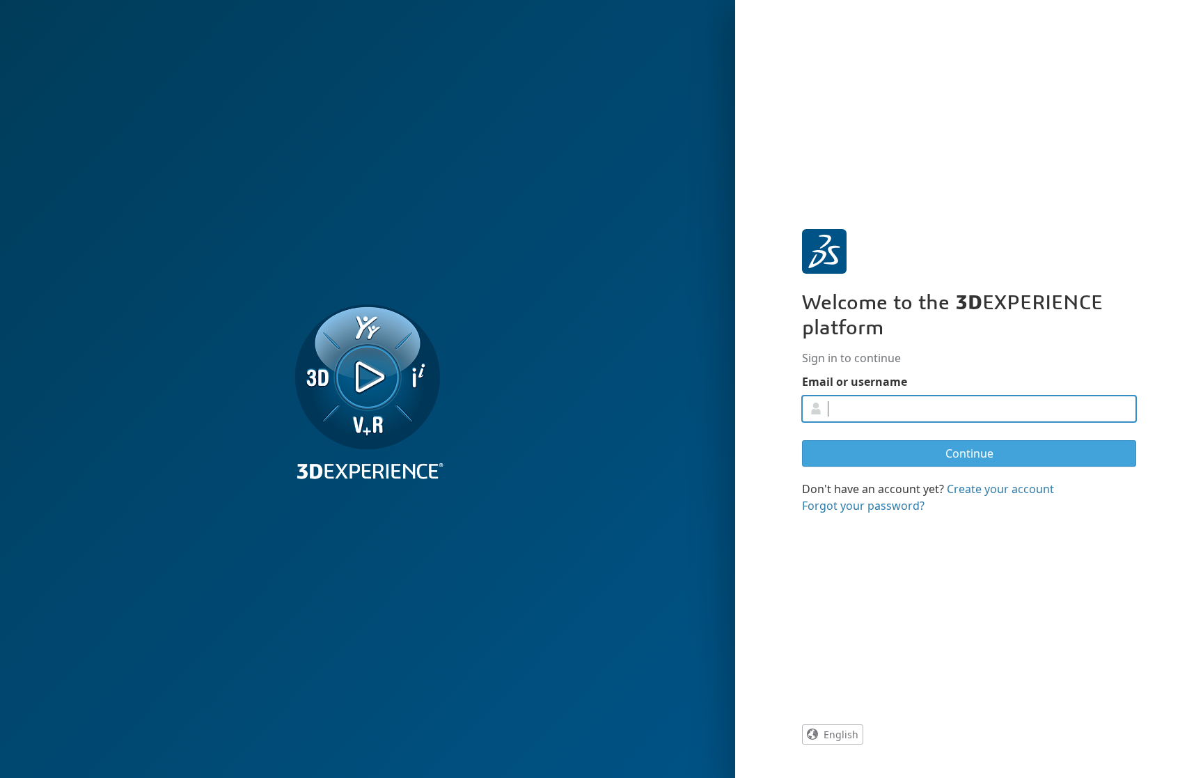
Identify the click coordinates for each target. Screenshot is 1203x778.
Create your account (1000, 489)
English (841, 734)
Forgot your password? (863, 505)
